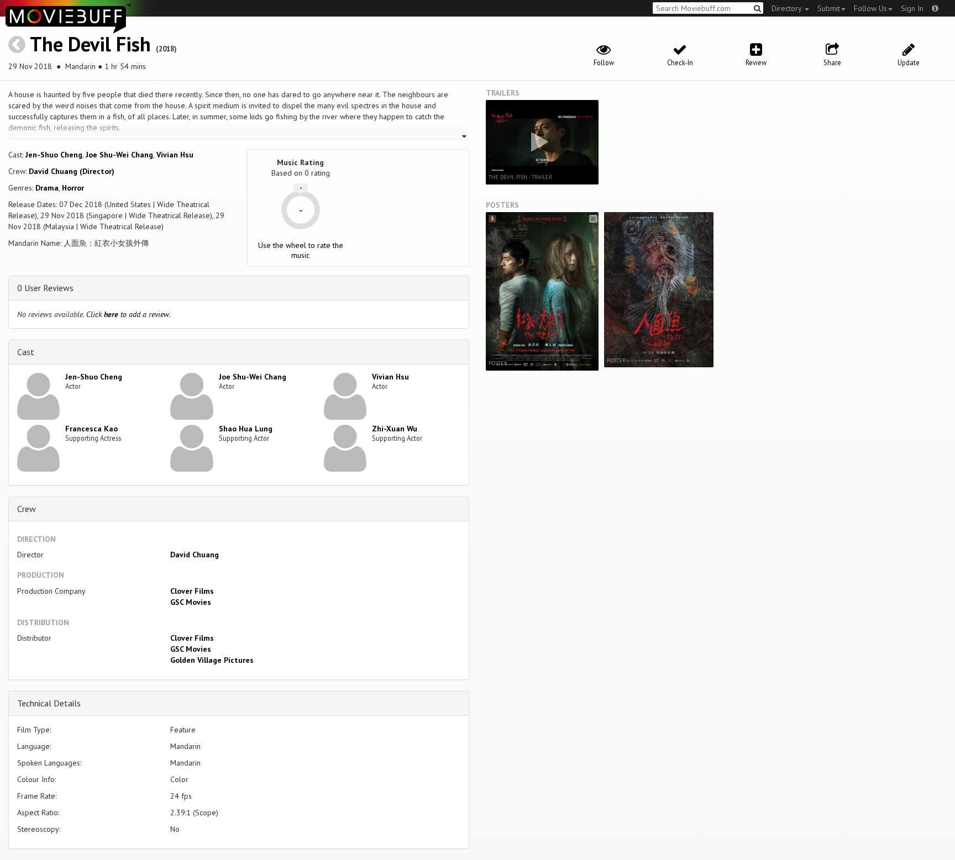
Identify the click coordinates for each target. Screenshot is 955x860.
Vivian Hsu (174, 155)
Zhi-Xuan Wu (394, 429)
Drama (47, 188)
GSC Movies (190, 602)
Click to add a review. (128, 314)
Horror (73, 188)
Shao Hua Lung (245, 429)
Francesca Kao (91, 429)
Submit (828, 8)
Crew (26, 508)
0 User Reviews (45, 287)
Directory (788, 8)
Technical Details (49, 703)
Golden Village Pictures (212, 660)
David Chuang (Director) (71, 171)
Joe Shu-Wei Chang (119, 155)
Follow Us (870, 8)
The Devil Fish (90, 44)
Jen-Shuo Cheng (53, 155)
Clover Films (192, 591)
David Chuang (194, 555)
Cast (25, 351)
